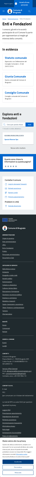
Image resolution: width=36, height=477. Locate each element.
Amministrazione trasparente (12, 423)
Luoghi (4, 346)
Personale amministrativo (11, 254)
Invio (29, 124)
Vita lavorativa (7, 314)
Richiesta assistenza (9, 419)
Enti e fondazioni (7, 248)
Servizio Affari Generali (9, 368)
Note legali (5, 429)
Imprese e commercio (9, 298)
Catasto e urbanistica (9, 285)
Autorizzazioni (7, 282)
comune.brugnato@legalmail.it (16, 373)
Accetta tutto (18, 462)
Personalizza (18, 467)
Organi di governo (8, 238)
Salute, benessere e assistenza (12, 304)
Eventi (4, 342)
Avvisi (4, 325)
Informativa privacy (8, 426)
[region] (18, 457)
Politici (4, 251)
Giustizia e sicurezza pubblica (12, 294)
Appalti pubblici (7, 278)
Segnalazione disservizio (10, 416)
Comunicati (6, 328)
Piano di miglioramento (10, 436)
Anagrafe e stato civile (9, 275)
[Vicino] (34, 439)
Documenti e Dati (8, 258)
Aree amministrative (9, 241)
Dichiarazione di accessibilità (11, 432)
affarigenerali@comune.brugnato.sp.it (19, 371)
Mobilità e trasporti (8, 301)
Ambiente (5, 272)
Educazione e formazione (10, 291)
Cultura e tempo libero (9, 288)
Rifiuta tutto (18, 473)
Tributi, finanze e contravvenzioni (13, 307)
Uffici (4, 245)
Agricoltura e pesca (8, 269)
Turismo (5, 311)
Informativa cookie (21, 454)
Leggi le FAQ (6, 410)
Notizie (4, 331)
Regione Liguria (8, 4)
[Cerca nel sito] (29, 11)
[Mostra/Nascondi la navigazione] (3, 11)
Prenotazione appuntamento (12, 413)
